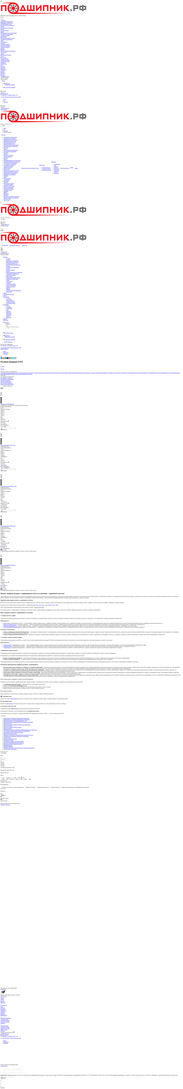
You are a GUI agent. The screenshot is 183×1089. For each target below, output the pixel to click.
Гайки (144, 373)
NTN (53, 605)
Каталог (8, 259)
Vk (4, 100)
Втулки (52, 373)
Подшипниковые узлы (30, 373)
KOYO (50, 605)
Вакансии (3, 1014)
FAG (37, 605)
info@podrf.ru (5, 93)
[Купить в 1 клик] (1, 393)
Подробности (4, 424)
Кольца (72, 373)
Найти (2, 1078)
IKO (43, 605)
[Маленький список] (1, 388)
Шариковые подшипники (19, 373)
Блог (2, 1006)
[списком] (2, 387)
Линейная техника (106, 373)
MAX (4, 99)
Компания (8, 307)
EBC (43, 607)
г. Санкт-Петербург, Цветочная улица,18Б (11, 97)
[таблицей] (3, 387)
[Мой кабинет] (1, 227)
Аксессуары (29, 374)
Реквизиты (3, 1010)
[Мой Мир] (5, 358)
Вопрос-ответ (4, 1029)
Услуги (2, 1000)
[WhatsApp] (11, 358)
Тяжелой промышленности (10, 624)
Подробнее (3, 989)
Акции (2, 998)
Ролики (68, 373)
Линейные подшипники (137, 373)
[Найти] (2, 19)
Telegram (5, 102)
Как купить (9, 299)
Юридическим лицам (6, 1018)
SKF (34, 605)
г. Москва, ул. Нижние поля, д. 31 (10, 95)
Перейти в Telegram (5, 804)
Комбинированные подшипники (82, 373)
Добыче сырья (6, 623)
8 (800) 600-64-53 (5, 76)
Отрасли (3, 1031)
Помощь (3, 1023)
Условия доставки (5, 1020)
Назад (9, 258)
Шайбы (6, 374)
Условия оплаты (4, 1019)
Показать (3, 795)
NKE (57, 605)
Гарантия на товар (5, 1022)
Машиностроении (7, 646)
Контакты (3, 1009)
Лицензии (3, 1011)
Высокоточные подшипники (43, 373)
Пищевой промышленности (10, 625)
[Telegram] (15, 358)
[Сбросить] (2, 794)
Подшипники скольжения (60, 373)
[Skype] (13, 358)
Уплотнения (149, 373)
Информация (4, 1015)
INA (40, 605)
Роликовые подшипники (7, 373)
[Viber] (9, 358)
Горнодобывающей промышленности (12, 627)
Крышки (154, 373)
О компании (4, 1005)
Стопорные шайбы (160, 373)
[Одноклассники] (3, 358)
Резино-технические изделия (124, 373)
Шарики (10, 374)
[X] (7, 358)
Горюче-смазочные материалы (19, 374)
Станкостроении (7, 645)
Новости (3, 1007)
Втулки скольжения (170, 373)
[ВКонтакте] (1, 358)
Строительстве (7, 647)
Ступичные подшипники (96, 373)
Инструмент (114, 373)
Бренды (2, 1001)
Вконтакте (6, 352)
